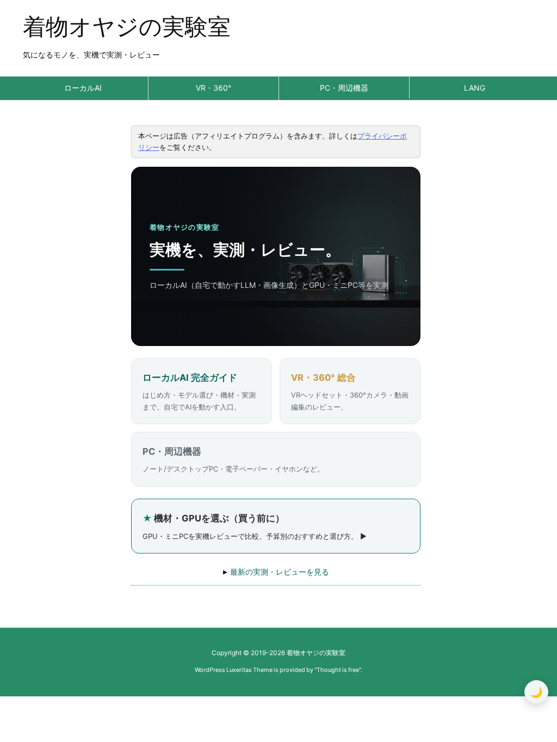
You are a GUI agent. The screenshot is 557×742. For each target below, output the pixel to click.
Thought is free (338, 670)
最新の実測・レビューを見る (279, 571)
